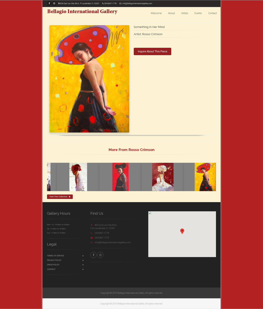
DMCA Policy (53, 265)
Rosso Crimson (152, 34)
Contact (212, 13)
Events (198, 13)
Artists (184, 13)
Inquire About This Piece (152, 51)
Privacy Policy (54, 260)
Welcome (156, 13)
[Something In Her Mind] (89, 79)
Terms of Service (55, 255)
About (171, 13)
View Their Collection (58, 197)
